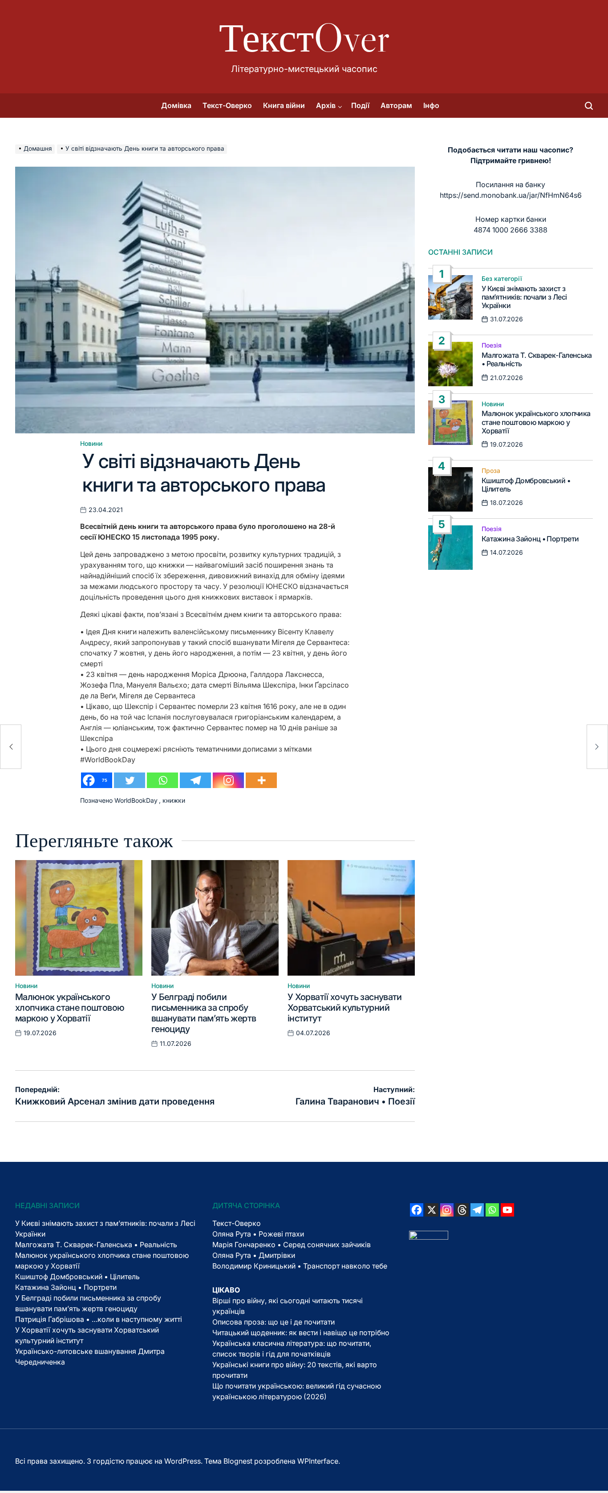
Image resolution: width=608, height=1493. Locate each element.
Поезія (492, 345)
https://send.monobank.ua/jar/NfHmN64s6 (511, 195)
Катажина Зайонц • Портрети (530, 538)
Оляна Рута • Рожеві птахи (258, 1233)
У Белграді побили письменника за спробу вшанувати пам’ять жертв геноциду (203, 1013)
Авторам (396, 105)
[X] (431, 1210)
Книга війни (284, 105)
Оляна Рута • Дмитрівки (253, 1255)
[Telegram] (195, 780)
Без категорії (502, 278)
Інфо (431, 105)
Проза (491, 470)
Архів (326, 105)
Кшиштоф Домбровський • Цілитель (526, 484)
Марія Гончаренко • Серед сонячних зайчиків (291, 1244)
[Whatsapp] (162, 780)
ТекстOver (304, 38)
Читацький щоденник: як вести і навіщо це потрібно (300, 1332)
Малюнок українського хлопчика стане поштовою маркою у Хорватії (69, 1008)
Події (360, 105)
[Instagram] (228, 780)
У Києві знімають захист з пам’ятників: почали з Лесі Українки (524, 297)
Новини (91, 443)
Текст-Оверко (227, 105)
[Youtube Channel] (507, 1210)
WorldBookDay (136, 800)
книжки (173, 800)
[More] (261, 780)
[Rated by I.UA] (428, 1236)
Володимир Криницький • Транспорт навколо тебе (299, 1265)
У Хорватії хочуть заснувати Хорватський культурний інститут (345, 1008)
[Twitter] (129, 780)
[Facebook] (416, 1210)
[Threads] (462, 1210)
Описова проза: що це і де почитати (273, 1321)
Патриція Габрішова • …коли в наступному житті (98, 1319)
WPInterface (317, 1461)
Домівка (176, 105)
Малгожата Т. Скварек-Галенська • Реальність (537, 359)
